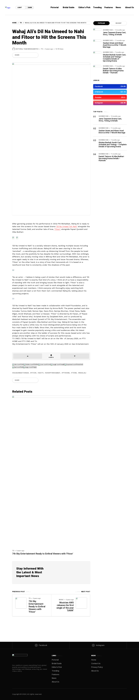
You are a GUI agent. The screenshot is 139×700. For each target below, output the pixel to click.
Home (14, 23)
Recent (118, 23)
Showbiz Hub (108, 30)
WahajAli (82, 373)
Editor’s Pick (57, 667)
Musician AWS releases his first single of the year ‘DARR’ (65, 606)
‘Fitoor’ (57, 229)
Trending (55, 671)
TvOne (74, 373)
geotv (41, 373)
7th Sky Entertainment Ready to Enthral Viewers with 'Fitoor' (42, 553)
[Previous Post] (21, 603)
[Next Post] (81, 603)
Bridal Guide (57, 663)
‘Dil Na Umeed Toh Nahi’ (66, 226)
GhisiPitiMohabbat (53, 373)
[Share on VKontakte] (32, 55)
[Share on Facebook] (21, 55)
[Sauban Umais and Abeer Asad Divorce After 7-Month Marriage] (97, 43)
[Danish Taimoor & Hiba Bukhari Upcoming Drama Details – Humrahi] (97, 69)
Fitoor (33, 373)
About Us (55, 681)
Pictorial (55, 660)
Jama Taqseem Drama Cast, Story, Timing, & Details (114, 33)
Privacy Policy (97, 667)
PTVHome (66, 373)
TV (21, 23)
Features (55, 674)
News (54, 678)
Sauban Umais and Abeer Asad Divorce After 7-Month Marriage (114, 45)
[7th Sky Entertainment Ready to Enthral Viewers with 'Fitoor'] (51, 472)
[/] (110, 86)
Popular (101, 23)
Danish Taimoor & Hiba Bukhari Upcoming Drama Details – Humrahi (113, 70)
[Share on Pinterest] (28, 55)
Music (61, 600)
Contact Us (95, 663)
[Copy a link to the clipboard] (35, 55)
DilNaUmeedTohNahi (21, 373)
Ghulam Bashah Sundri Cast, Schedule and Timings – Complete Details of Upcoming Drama (114, 57)
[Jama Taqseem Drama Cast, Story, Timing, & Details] (97, 32)
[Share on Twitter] (25, 55)
